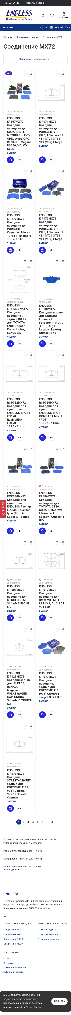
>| (52, 821)
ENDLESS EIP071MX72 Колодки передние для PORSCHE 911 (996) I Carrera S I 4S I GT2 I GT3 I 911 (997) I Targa (51, 130)
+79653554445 (11, 3)
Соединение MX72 (13, 934)
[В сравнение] (25, 74)
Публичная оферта (13, 972)
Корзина (64, 17)
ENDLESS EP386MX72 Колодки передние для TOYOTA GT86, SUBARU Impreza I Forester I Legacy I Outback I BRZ (51, 506)
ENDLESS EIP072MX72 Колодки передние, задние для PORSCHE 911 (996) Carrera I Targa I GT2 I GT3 (50, 685)
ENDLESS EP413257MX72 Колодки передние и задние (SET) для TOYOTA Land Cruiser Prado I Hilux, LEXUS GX (18, 319)
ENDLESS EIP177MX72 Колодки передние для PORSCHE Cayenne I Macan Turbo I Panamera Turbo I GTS (19, 227)
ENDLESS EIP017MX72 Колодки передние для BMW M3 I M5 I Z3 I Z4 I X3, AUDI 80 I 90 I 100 (51, 597)
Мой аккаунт (46, 27)
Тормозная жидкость (48, 939)
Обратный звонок (35, 3)
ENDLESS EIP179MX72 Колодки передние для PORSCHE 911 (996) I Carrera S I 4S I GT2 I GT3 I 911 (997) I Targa (51, 227)
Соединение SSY (12, 929)
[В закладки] (31, 74)
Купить (10, 159)
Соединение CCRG (13, 939)
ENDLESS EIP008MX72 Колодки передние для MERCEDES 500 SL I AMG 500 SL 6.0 (18, 597)
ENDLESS (11, 894)
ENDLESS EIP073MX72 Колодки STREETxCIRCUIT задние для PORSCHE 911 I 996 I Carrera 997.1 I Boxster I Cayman (19, 784)
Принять (59, 1001)
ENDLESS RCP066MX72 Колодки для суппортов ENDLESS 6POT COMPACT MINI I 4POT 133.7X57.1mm (50, 411)
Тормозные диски (46, 929)
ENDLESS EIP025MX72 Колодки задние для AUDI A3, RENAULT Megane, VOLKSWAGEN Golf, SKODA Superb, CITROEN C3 (19, 689)
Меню (10, 27)
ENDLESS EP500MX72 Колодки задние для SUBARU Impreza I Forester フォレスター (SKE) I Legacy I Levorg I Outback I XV (51, 319)
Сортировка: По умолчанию (34, 59)
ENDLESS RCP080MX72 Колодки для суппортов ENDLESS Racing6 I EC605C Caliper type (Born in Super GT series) (19, 504)
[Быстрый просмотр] (19, 159)
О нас (6, 958)
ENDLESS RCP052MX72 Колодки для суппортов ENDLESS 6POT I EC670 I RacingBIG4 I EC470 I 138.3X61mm (18, 413)
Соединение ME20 (13, 943)
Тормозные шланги (47, 934)
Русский (59, 27)
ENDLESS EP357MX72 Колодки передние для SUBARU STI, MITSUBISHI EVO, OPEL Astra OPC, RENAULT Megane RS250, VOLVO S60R (19, 134)
